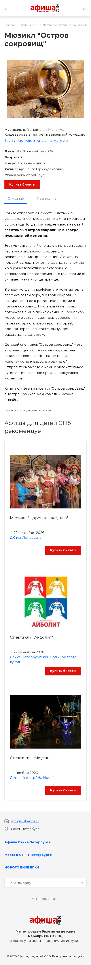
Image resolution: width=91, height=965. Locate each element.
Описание (16, 199)
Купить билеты (22, 184)
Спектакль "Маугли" (30, 758)
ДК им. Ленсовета (26, 537)
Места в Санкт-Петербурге (28, 855)
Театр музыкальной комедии (36, 140)
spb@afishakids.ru (25, 821)
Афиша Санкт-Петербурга (27, 842)
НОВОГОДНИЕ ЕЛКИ (21, 867)
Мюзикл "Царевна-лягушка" (39, 518)
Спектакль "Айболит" (31, 637)
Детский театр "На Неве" (32, 777)
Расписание (47, 199)
